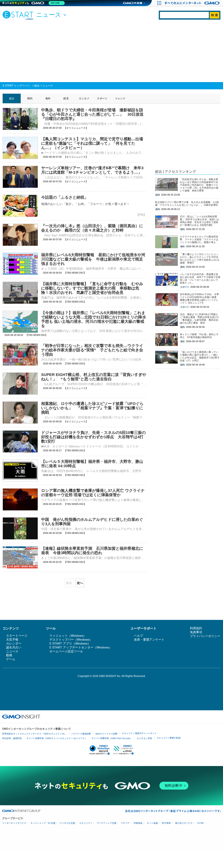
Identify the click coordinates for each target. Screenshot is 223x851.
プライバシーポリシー (205, 636)
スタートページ (16, 635)
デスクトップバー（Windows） (70, 639)
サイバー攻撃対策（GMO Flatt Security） (111, 738)
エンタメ (84, 98)
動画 (9, 655)
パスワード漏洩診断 (81, 734)
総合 (37, 85)
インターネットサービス (14, 823)
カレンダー (13, 643)
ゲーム (10, 659)
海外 (48, 98)
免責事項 (196, 632)
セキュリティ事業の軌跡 (169, 738)
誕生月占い (13, 647)
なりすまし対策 (144, 738)
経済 (66, 98)
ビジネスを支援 (67, 823)
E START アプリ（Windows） (70, 643)
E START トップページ (16, 85)
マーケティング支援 (106, 823)
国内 (29, 98)
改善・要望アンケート (149, 639)
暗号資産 (166, 823)
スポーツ (102, 98)
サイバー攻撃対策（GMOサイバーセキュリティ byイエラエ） (56, 738)
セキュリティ (85, 823)
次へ (80, 583)
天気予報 (12, 639)
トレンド (120, 98)
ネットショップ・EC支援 (42, 823)
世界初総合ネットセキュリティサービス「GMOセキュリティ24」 (34, 734)
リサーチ (125, 823)
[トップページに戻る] (19, 15)
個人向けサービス (184, 823)
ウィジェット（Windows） (67, 635)
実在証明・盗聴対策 (12, 738)
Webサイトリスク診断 (106, 734)
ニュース (47, 85)
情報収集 (138, 823)
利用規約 (196, 628)
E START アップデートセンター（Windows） (80, 647)
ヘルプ (138, 635)
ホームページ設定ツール (66, 651)
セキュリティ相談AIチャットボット (139, 733)
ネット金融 (152, 823)
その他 (200, 823)
